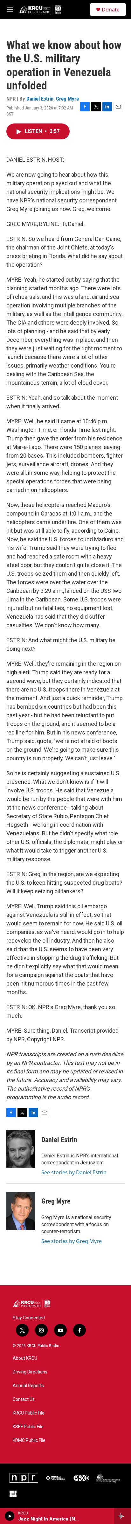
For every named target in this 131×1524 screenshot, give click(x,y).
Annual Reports (28, 1385)
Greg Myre (67, 98)
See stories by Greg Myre (71, 1241)
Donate (111, 9)
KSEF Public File (28, 1426)
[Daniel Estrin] (20, 1149)
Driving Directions (30, 1372)
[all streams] (122, 1516)
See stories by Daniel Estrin (74, 1172)
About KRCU (25, 1358)
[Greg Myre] (20, 1211)
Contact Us (24, 1399)
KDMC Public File (29, 1440)
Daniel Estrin (39, 98)
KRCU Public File (29, 1413)
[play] (10, 1516)
